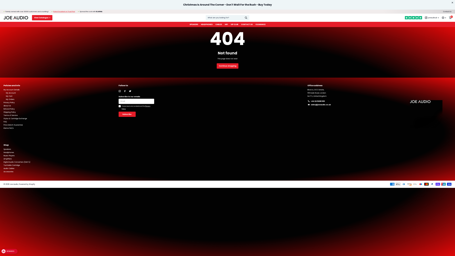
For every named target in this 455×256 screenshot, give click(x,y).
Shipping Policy (10, 112)
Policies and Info (12, 85)
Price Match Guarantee (13, 125)
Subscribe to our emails (129, 96)
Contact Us (447, 11)
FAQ (5, 122)
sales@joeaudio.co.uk (321, 104)
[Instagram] (120, 91)
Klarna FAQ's (9, 128)
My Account (11, 93)
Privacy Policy (9, 102)
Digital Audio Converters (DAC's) (17, 162)
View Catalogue (41, 17)
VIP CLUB (234, 24)
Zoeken (246, 17)
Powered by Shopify (27, 184)
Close (452, 2)
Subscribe (127, 114)
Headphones (207, 24)
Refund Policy (9, 109)
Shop (6, 145)
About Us (7, 106)
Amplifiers (8, 159)
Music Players (9, 155)
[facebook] (124, 91)
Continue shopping (227, 66)
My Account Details (12, 90)
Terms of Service (11, 115)
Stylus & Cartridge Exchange (15, 118)
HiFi (226, 24)
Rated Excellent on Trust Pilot (64, 11)
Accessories (8, 171)
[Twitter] (130, 91)
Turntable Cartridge (12, 165)
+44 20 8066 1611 (318, 101)
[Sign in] (444, 17)
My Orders (10, 99)
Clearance (260, 24)
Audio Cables (9, 168)
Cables (218, 24)
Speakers (194, 24)
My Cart (9, 96)
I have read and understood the (136, 107)
